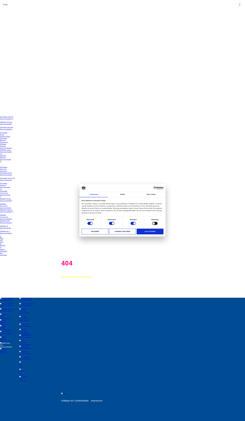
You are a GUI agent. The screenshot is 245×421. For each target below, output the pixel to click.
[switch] (111, 223)
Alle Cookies (150, 231)
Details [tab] (122, 194)
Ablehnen (95, 231)
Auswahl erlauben (122, 231)
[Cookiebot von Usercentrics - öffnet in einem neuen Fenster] (155, 188)
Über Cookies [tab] (151, 194)
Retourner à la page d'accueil (76, 277)
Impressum (96, 400)
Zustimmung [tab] (94, 194)
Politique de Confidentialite (75, 400)
